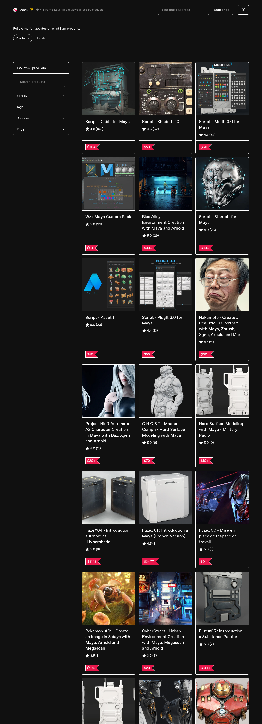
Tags (20, 107)
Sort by (22, 96)
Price (20, 129)
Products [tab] (22, 38)
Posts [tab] (41, 38)
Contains (23, 118)
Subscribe (221, 10)
